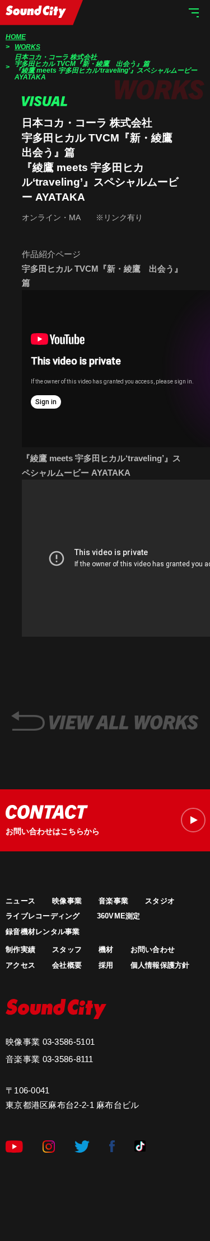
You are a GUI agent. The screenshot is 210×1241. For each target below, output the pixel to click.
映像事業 (67, 901)
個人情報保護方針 (160, 965)
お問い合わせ (152, 949)
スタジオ (160, 901)
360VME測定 (119, 916)
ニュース (20, 901)
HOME (16, 37)
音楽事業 (113, 901)
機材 (106, 949)
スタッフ (67, 949)
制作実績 (20, 949)
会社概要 (67, 965)
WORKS (27, 47)
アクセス (20, 965)
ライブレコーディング (43, 916)
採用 (106, 965)
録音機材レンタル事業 (43, 931)
